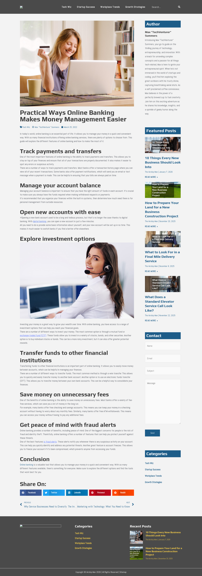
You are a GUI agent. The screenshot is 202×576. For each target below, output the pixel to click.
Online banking (26, 464)
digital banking (39, 221)
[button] (31, 493)
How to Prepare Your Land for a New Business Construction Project (164, 551)
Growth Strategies (135, 6)
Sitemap (123, 572)
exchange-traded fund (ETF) (33, 335)
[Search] (179, 7)
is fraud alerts (50, 441)
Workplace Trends (110, 6)
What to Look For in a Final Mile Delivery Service (162, 256)
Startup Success (86, 6)
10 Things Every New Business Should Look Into (163, 162)
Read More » (151, 176)
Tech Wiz (67, 6)
